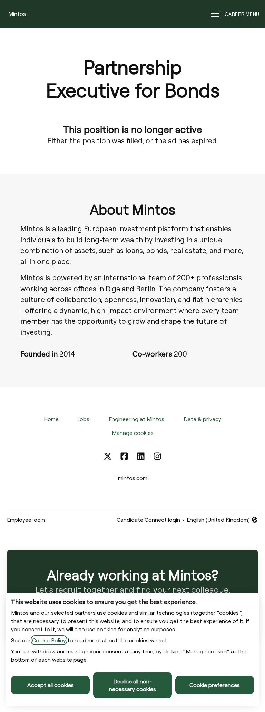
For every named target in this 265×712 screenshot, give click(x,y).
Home (51, 419)
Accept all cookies (50, 685)
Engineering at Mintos (136, 419)
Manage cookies (133, 432)
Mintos (17, 13)
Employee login (26, 519)
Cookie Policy (49, 640)
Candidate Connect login (148, 519)
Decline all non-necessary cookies (132, 685)
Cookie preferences (214, 685)
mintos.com (132, 478)
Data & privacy (202, 419)
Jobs (83, 419)
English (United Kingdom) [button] (218, 520)
